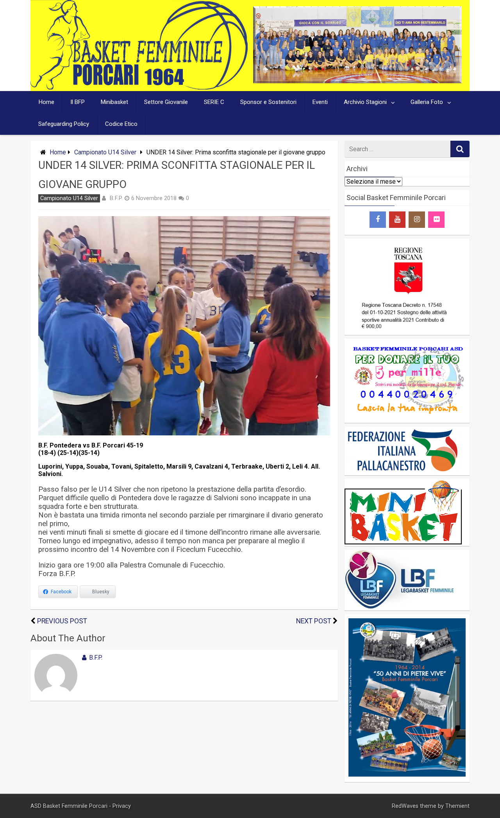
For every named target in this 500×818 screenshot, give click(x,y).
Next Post (313, 621)
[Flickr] (436, 219)
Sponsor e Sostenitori (268, 102)
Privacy (121, 806)
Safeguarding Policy (63, 123)
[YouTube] (397, 219)
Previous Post (62, 621)
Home (46, 102)
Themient (457, 806)
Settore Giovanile (166, 102)
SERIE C (214, 102)
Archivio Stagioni (365, 102)
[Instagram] (417, 219)
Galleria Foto (427, 102)
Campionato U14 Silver (105, 152)
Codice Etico (121, 123)
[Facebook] (378, 219)
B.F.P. (116, 198)
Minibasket (114, 102)
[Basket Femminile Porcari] (139, 87)
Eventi (320, 102)
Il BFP (77, 102)
